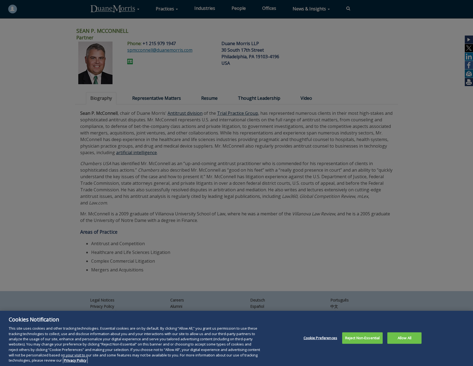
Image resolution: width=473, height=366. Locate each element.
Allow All (404, 337)
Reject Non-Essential (362, 337)
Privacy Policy (75, 360)
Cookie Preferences (320, 337)
